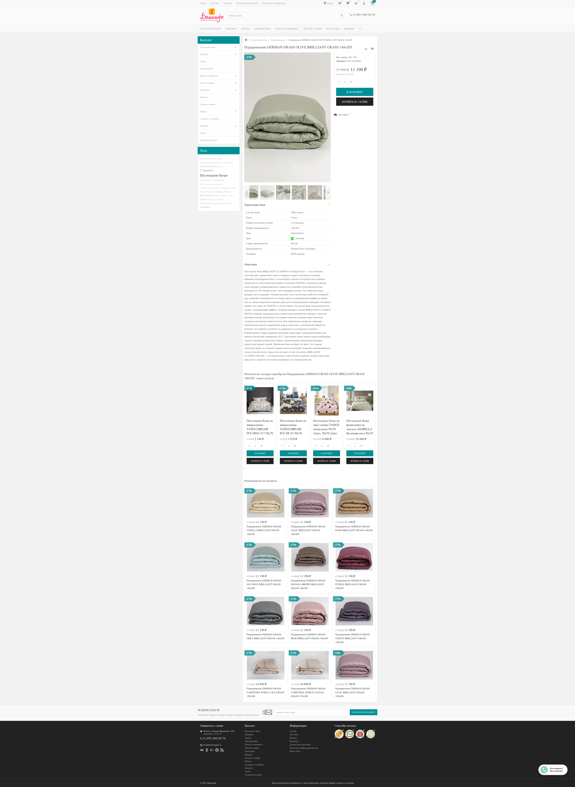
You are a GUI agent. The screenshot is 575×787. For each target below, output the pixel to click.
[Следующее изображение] (271, 400)
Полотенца (333, 28)
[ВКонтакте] (201, 750)
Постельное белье (210, 28)
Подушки (231, 28)
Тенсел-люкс (228, 162)
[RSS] (222, 750)
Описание (250, 264)
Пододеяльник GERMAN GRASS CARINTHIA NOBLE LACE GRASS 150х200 (265, 692)
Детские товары (312, 28)
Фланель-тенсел (227, 195)
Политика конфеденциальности (304, 747)
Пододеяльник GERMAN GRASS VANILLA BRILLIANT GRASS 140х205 (264, 530)
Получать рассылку (363, 712)
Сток (222, 166)
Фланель (215, 166)
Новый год (205, 166)
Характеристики (254, 205)
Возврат (293, 737)
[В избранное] (372, 48)
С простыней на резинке (210, 187)
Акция (217, 195)
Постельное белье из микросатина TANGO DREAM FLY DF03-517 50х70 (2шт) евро (260, 429)
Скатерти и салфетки (209, 118)
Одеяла (245, 28)
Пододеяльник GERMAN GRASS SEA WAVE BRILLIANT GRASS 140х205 (264, 584)
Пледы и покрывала (287, 28)
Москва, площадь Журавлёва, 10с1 (219, 731)
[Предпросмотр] (260, 400)
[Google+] (212, 750)
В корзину (355, 92)
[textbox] (286, 15)
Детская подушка (215, 199)
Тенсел (227, 191)
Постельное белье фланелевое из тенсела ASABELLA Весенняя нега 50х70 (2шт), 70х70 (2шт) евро (359, 431)
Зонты (203, 132)
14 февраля (205, 206)
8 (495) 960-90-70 (364, 15)
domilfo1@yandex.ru (212, 744)
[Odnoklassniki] (207, 750)
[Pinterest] (217, 750)
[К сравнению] (366, 48)
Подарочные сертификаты (273, 3)
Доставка (215, 3)
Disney (202, 191)
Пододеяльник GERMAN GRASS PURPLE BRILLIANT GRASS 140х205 (352, 584)
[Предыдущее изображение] (248, 400)
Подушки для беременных (211, 162)
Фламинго (210, 191)
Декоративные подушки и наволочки (215, 203)
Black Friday (205, 158)
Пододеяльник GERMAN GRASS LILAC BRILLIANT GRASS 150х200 (352, 692)
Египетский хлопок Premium (212, 180)
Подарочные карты (208, 140)
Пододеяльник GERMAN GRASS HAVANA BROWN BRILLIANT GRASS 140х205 (308, 584)
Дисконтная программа (247, 3)
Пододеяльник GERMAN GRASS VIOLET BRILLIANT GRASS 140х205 (352, 638)
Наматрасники (262, 28)
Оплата (203, 3)
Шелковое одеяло (228, 187)
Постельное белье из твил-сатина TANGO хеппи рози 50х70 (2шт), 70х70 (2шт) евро (326, 429)
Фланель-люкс (217, 158)
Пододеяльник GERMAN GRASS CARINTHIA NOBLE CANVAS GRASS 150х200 (308, 692)
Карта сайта (295, 751)
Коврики (349, 28)
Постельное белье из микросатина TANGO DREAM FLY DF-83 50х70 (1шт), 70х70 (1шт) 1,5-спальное (293, 431)
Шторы (203, 111)
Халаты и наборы (208, 104)
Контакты (228, 3)
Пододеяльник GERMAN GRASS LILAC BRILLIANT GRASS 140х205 (308, 530)
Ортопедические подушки (211, 184)
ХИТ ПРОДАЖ (207, 195)
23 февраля (206, 170)
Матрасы (204, 125)
